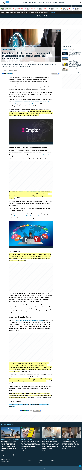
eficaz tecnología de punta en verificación (29, 320)
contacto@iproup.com (5, 461)
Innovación (61, 2)
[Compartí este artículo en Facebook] (3, 73)
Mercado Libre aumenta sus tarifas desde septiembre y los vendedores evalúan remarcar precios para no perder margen (75, 65)
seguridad (31, 104)
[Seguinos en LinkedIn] (10, 455)
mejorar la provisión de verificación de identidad (25, 216)
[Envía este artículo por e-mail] (13, 73)
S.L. (3, 450)
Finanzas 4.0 (41, 2)
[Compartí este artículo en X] (5, 73)
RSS (71, 455)
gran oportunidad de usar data (30, 192)
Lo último (25, 2)
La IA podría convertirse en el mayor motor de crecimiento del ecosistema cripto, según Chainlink (75, 54)
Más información (51, 12)
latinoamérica (46, 155)
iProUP (4, 69)
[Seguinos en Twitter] (13, 455)
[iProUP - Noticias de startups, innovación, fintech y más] (4, 2)
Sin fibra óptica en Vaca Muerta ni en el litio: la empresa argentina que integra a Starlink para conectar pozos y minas (74, 60)
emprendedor (45, 404)
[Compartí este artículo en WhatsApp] (7, 73)
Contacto (41, 462)
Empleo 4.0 (48, 2)
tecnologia (12, 404)
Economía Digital (32, 2)
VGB (44, 450)
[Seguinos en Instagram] (3, 455)
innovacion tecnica (35, 404)
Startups (55, 2)
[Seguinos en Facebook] (6, 455)
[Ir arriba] (80, 466)
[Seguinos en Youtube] (17, 455)
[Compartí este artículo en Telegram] (11, 73)
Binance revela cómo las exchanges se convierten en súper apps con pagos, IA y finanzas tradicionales (71, 444)
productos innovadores (23, 404)
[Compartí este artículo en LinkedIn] (9, 73)
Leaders (29, 462)
